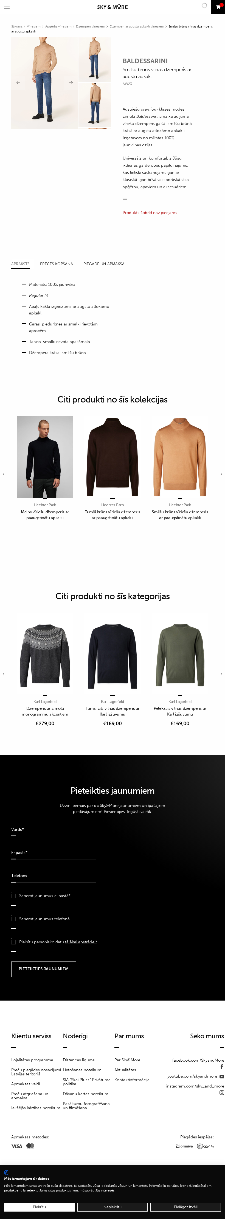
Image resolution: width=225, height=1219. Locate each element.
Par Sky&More (127, 1060)
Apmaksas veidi (25, 1083)
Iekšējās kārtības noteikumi (36, 1107)
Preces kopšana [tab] (56, 264)
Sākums (16, 26)
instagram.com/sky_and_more (195, 1086)
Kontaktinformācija (132, 1079)
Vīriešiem (34, 26)
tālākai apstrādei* (81, 941)
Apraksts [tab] (20, 264)
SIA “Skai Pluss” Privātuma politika (87, 1081)
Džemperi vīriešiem (90, 26)
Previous (18, 83)
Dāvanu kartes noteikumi (86, 1093)
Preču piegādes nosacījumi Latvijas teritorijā (36, 1071)
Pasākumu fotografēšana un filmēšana (86, 1105)
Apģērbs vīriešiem (58, 26)
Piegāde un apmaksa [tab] (104, 264)
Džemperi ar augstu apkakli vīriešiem (137, 26)
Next (71, 83)
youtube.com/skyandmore (192, 1076)
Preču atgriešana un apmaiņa (29, 1095)
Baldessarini (145, 61)
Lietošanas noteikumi (82, 1069)
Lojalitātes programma (32, 1060)
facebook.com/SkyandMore (198, 1060)
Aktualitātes (125, 1069)
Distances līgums (79, 1060)
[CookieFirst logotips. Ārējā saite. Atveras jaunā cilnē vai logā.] (6, 1172)
